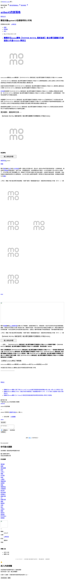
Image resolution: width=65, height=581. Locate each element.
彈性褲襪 (3, 468)
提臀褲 (2, 518)
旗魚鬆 (6, 170)
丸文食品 (16, 168)
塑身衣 (2, 512)
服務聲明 (48, 559)
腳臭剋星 (14, 325)
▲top (2, 419)
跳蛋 (2, 485)
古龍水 (2, 509)
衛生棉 (2, 490)
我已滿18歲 (3, 577)
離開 (9, 577)
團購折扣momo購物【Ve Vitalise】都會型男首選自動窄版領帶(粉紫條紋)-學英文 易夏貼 (28, 395)
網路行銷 (3, 496)
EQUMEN (3, 516)
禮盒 (4, 176)
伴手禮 (2, 91)
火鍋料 (2, 479)
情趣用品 (3, 481)
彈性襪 (2, 464)
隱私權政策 (41, 559)
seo (1, 497)
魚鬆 (2, 164)
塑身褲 (2, 514)
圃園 (2, 511)
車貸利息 (3, 160)
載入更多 (3, 422)
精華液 (2, 503)
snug (2, 294)
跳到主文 (3, 16)
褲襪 (2, 466)
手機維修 (3, 488)
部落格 (6, 29)
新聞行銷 (3, 499)
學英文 (2, 382)
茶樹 (2, 505)
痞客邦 (11, 412)
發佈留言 (3, 432)
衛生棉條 (3, 492)
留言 (14, 412)
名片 (5, 31)
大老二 (2, 471)
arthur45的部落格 (11, 12)
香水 (2, 507)
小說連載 (13, 416)
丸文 (9, 168)
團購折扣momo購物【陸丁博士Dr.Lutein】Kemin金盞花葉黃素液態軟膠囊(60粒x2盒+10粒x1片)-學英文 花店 (33, 389)
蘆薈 (2, 501)
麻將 (2, 470)
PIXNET (20, 559)
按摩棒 (2, 483)
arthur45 (3, 403)
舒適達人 (3, 494)
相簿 (5, 27)
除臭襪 (5, 325)
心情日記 (13, 24)
